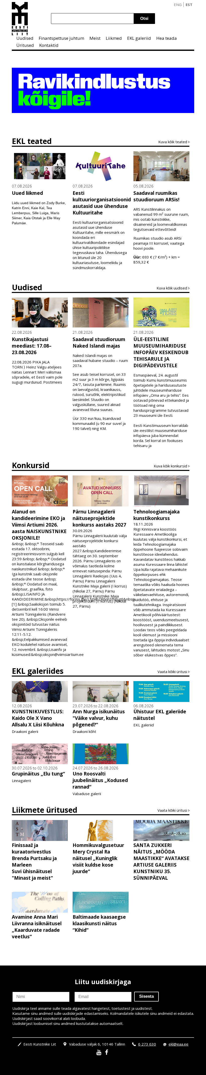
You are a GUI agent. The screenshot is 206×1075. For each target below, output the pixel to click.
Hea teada (166, 38)
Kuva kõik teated (172, 141)
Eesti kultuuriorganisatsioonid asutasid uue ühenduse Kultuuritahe (101, 203)
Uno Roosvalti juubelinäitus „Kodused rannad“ (100, 780)
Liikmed (114, 38)
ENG (178, 4)
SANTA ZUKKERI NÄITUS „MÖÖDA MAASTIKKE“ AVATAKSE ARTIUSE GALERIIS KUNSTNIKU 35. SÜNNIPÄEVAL (161, 861)
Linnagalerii (21, 780)
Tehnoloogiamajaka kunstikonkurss (156, 515)
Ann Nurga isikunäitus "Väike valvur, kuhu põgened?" (99, 718)
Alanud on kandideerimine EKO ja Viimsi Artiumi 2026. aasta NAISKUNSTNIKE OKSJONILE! (39, 524)
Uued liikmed (27, 193)
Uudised (24, 38)
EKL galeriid (139, 38)
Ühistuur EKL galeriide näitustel (159, 714)
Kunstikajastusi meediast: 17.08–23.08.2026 (32, 346)
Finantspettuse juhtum (61, 38)
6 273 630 (147, 1044)
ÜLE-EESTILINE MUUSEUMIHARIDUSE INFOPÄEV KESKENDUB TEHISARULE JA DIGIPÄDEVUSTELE (160, 352)
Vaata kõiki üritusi (172, 671)
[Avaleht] (20, 18)
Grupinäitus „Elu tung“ (38, 773)
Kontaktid (49, 45)
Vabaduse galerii (87, 793)
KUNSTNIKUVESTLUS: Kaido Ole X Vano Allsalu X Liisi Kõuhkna (38, 718)
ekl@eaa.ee (178, 1044)
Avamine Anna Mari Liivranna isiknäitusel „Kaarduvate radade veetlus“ (37, 927)
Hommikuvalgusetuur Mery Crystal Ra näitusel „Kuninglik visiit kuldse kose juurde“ (98, 858)
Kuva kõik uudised (172, 287)
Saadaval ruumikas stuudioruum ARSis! (156, 196)
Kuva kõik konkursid (170, 465)
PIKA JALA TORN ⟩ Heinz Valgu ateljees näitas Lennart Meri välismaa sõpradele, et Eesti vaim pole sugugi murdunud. (37, 372)
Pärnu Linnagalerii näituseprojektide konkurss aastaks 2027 (99, 518)
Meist (94, 38)
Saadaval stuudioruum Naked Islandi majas (99, 342)
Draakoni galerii (25, 731)
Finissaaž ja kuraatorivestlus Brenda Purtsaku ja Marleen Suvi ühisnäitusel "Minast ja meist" (34, 861)
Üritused (25, 45)
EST (189, 4)
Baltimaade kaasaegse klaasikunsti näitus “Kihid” (99, 923)
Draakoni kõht (84, 731)
